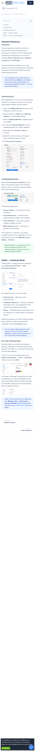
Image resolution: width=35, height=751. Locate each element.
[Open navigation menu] (2, 3)
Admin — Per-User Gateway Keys (12, 35)
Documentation (5, 14)
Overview (6, 24)
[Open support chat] (31, 747)
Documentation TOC (11, 8)
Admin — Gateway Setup (10, 33)
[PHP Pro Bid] (13, 3)
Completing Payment (9, 30)
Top (31, 21)
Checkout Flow (7, 27)
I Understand (5, 748)
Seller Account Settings (22, 405)
